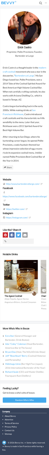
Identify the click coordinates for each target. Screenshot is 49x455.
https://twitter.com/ (15, 209)
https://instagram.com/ (17, 217)
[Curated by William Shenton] (34, 293)
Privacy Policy (11, 427)
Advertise (9, 419)
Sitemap (8, 434)
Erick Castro (24, 47)
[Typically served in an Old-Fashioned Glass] (7, 290)
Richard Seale (11, 371)
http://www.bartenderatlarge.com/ (23, 183)
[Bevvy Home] (7, 3)
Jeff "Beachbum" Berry (16, 355)
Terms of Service (12, 423)
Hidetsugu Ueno (13, 364)
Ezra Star (9, 335)
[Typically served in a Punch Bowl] (44, 290)
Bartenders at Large (24, 75)
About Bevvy (10, 416)
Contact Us (9, 430)
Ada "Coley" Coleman (15, 344)
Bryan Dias (10, 352)
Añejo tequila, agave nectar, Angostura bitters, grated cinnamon (20, 300)
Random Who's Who (24, 400)
